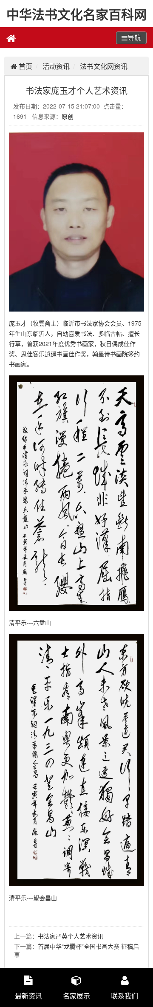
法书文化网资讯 (104, 66)
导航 (134, 38)
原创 (68, 116)
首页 (24, 66)
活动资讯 (56, 66)
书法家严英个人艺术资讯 (70, 936)
